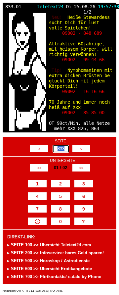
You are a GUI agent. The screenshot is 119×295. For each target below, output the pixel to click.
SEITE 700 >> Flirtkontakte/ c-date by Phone (56, 276)
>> (81, 168)
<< (39, 168)
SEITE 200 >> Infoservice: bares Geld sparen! (57, 252)
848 (87, 33)
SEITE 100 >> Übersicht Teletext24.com (51, 244)
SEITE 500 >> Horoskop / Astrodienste (50, 260)
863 (95, 128)
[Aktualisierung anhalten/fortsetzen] (37, 221)
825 (82, 128)
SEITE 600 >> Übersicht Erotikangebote (51, 268)
